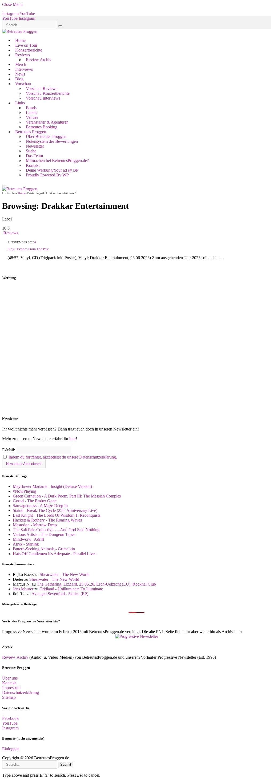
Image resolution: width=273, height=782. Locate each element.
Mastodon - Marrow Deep (35, 525)
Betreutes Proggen (30, 131)
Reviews (22, 55)
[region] (136, 348)
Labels (31, 112)
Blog (19, 79)
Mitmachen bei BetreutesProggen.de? (57, 160)
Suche (31, 151)
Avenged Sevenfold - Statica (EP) (59, 593)
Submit (65, 765)
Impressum (11, 687)
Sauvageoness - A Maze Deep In (40, 505)
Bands (31, 107)
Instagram (10, 728)
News (20, 74)
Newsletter (35, 146)
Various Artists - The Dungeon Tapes (44, 534)
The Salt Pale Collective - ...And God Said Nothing (56, 529)
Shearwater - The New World (65, 574)
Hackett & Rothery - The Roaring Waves (47, 520)
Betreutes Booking (41, 127)
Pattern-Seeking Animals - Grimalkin (44, 549)
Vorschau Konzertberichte (48, 93)
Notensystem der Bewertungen (52, 141)
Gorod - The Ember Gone (35, 501)
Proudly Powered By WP (47, 175)
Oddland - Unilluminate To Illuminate (71, 589)
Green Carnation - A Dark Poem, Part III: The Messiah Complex (67, 496)
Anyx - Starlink (26, 544)
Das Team (34, 155)
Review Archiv (38, 59)
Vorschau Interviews (43, 98)
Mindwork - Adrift (28, 539)
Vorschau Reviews (41, 88)
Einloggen (10, 749)
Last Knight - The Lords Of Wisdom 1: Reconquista (57, 515)
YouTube (10, 723)
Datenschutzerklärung (20, 692)
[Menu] (4, 185)
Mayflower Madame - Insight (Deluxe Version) (52, 486)
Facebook (10, 718)
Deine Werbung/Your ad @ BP (52, 170)
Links (20, 103)
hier (72, 438)
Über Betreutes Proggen (46, 136)
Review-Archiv (15, 657)
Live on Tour (26, 45)
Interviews (24, 69)
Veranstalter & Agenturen (47, 122)
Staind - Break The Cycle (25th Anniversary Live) (55, 510)
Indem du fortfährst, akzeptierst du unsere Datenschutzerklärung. (63, 457)
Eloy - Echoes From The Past (28, 249)
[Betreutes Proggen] (19, 31)
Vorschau (23, 83)
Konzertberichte (28, 50)
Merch (20, 64)
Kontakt (32, 165)
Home (20, 40)
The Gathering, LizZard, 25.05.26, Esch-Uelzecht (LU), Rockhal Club (96, 584)
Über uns (10, 678)
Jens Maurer (23, 589)
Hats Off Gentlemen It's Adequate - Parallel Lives (54, 553)
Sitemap (9, 697)
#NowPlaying (24, 491)
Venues (32, 117)
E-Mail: (9, 450)
